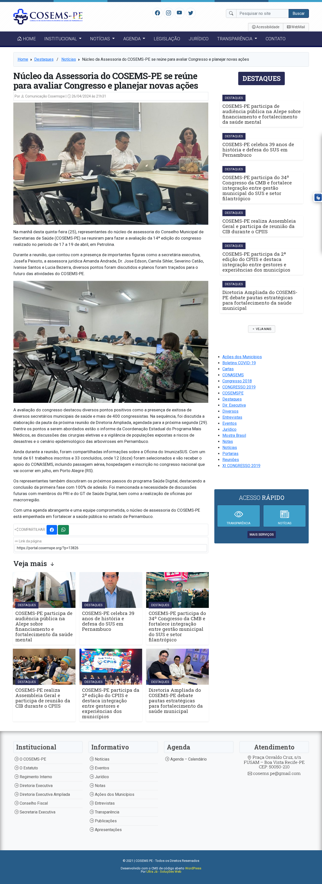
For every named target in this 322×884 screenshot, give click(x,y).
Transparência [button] (235, 38)
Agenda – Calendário (188, 759)
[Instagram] (168, 13)
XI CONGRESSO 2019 (241, 465)
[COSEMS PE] (48, 16)
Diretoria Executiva (36, 785)
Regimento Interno (35, 776)
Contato (276, 38)
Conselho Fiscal (33, 803)
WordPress (193, 868)
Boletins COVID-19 (239, 363)
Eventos (229, 423)
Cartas (228, 369)
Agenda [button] (132, 38)
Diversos (230, 411)
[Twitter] (190, 13)
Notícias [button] (100, 38)
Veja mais (263, 329)
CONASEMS (233, 375)
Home (29, 38)
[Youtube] (179, 13)
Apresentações (108, 829)
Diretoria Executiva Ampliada (44, 794)
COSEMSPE (233, 393)
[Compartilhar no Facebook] (52, 530)
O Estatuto (28, 768)
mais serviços (262, 534)
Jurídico (199, 38)
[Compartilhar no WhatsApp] (63, 530)
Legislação (167, 38)
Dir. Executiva (234, 405)
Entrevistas (232, 417)
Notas (227, 441)
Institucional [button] (61, 38)
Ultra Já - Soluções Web (163, 871)
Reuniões (230, 459)
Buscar (299, 13)
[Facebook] (157, 13)
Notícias (68, 59)
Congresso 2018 (237, 381)
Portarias (230, 453)
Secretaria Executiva (37, 812)
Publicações (105, 820)
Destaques (44, 59)
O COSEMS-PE (32, 759)
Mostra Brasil (234, 435)
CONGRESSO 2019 (239, 387)
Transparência (106, 812)
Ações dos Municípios (242, 356)
